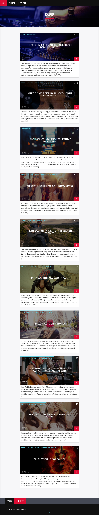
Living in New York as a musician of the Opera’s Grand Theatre (50, 140)
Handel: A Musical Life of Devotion (50, 324)
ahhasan (24, 58)
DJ (21, 312)
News (49, 83)
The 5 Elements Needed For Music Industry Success (50, 186)
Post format (37, 221)
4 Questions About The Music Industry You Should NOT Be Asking (50, 94)
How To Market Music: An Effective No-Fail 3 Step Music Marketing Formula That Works (50, 370)
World (54, 83)
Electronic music (27, 83)
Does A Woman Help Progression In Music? (50, 278)
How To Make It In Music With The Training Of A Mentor (50, 416)
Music (23, 35)
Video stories (31, 35)
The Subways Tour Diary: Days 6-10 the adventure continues (50, 232)
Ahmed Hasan (17, 3)
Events (37, 83)
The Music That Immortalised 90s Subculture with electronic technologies (50, 46)
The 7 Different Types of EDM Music (50, 459)
